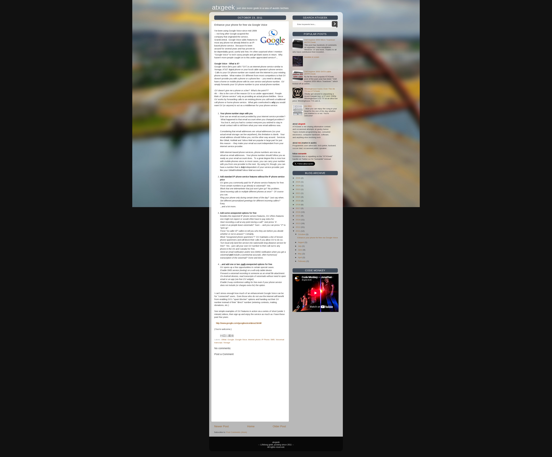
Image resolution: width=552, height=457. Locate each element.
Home (251, 426)
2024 (298, 186)
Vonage (226, 343)
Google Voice (241, 340)
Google (230, 340)
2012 (298, 227)
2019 (298, 201)
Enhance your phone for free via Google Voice (317, 238)
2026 (298, 178)
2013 (298, 223)
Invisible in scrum (311, 57)
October (302, 234)
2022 (298, 189)
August (301, 242)
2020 (298, 197)
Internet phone (254, 340)
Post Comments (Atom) (236, 432)
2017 (298, 208)
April (300, 257)
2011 (298, 231)
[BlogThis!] (224, 335)
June (300, 250)
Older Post (279, 426)
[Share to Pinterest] (232, 335)
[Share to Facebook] (229, 335)
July (300, 246)
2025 (298, 182)
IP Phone (266, 340)
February (302, 261)
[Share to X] (227, 335)
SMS (273, 340)
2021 (298, 193)
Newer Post (221, 426)
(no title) (308, 106)
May (300, 254)
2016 (298, 212)
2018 (298, 205)
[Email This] (221, 335)
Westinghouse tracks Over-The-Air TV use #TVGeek (319, 90)
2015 (298, 216)
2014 (298, 220)
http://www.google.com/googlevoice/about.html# (238, 323)
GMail (223, 340)
